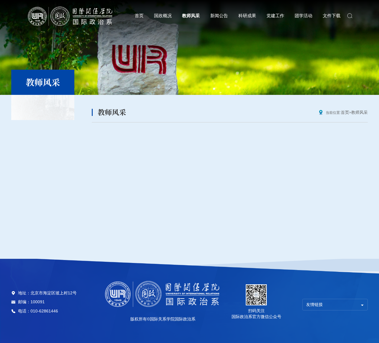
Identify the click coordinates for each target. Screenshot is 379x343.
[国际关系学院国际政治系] (71, 15)
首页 (345, 112)
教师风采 (359, 112)
